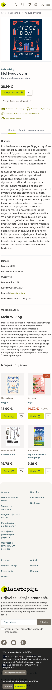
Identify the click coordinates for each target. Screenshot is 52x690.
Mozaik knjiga (17, 293)
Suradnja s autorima (6, 507)
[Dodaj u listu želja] (29, 93)
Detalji (22, 130)
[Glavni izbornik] (48, 4)
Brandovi (35, 565)
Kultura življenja (33, 12)
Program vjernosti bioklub (10, 516)
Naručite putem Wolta (9, 499)
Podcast (5, 560)
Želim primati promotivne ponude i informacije (24, 630)
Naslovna (35, 503)
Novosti (5, 576)
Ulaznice (34, 492)
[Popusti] (16, 4)
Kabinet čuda (8, 454)
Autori (33, 560)
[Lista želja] (29, 4)
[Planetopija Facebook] (4, 642)
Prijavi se (44, 622)
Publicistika (14, 12)
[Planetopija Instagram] (13, 642)
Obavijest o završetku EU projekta (8, 545)
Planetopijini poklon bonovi (8, 524)
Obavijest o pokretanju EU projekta (8, 534)
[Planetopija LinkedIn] (23, 642)
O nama (5, 492)
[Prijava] (42, 4)
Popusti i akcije (9, 565)
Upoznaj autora (36, 130)
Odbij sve (8, 686)
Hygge (4, 402)
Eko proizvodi (37, 497)
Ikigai (30, 402)
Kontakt (34, 571)
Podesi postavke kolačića (14, 673)
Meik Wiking (7, 69)
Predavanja (7, 571)
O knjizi (12, 130)
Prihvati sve (20, 686)
